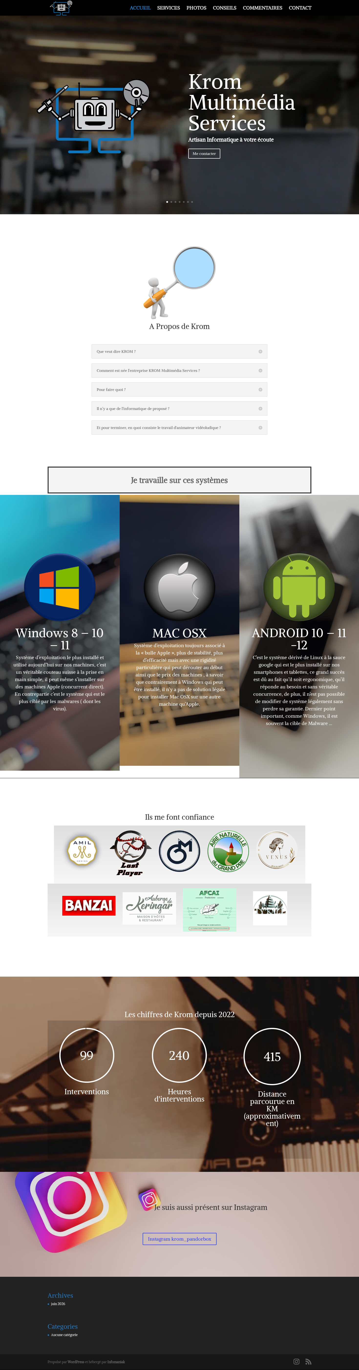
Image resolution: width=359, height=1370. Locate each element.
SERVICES (168, 8)
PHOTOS (196, 8)
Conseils (180, 76)
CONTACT (300, 8)
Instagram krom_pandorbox (179, 1239)
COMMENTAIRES (262, 8)
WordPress (76, 1362)
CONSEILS (224, 8)
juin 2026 (58, 1304)
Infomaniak (116, 1362)
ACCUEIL (140, 8)
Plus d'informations (179, 158)
